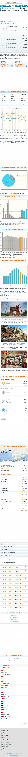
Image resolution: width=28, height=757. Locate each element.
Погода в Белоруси (5, 749)
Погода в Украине (5, 748)
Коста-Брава (4, 488)
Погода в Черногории (6, 744)
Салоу (2, 503)
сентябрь (23, 94)
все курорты (24, 510)
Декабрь (8, 401)
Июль (7, 381)
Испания (18, 6)
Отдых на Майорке (14, 660)
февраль (4, 96)
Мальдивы (6, 696)
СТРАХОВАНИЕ (8, 546)
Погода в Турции (5, 733)
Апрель (8, 420)
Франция (5, 712)
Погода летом (14, 619)
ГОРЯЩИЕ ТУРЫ (8, 544)
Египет (5, 676)
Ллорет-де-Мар (5, 490)
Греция (5, 672)
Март (7, 408)
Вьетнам (5, 670)
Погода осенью (14, 621)
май (12, 94)
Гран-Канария (4, 483)
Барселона (4, 479)
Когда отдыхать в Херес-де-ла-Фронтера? (14, 376)
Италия (5, 687)
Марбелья (3, 499)
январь (4, 94)
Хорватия (6, 714)
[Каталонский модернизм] (14, 367)
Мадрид (3, 492)
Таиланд (5, 705)
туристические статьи (16, 753)
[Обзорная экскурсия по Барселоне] (14, 318)
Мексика (5, 701)
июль (12, 98)
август (13, 100)
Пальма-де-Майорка (6, 501)
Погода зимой (14, 615)
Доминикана (6, 674)
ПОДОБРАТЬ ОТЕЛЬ (9, 549)
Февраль (8, 402)
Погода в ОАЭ (4, 735)
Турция (5, 709)
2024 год (14, 108)
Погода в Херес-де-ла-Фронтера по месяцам (14, 91)
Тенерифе (3, 505)
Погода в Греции (5, 739)
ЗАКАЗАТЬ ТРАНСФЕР (9, 552)
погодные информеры (16, 752)
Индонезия (6, 683)
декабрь (22, 100)
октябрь (22, 96)
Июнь (8, 385)
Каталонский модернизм (14, 369)
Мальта (5, 698)
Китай (5, 692)
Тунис (5, 707)
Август (8, 383)
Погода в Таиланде (5, 732)
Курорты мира (5, 6)
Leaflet (1, 460)
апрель (4, 100)
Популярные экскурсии (14, 299)
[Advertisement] (14, 19)
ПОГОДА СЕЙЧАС (5, 465)
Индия (5, 681)
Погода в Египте (5, 730)
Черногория (6, 716)
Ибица (2, 486)
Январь (8, 399)
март (3, 98)
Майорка (3, 494)
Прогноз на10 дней (4, 65)
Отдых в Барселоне (14, 658)
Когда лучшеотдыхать (19, 65)
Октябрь (8, 411)
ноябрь (22, 98)
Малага (3, 497)
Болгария (6, 667)
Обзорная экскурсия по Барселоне (14, 319)
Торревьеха (4, 508)
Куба (4, 694)
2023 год (20, 108)
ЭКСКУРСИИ (7, 555)
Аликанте (3, 477)
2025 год (9, 108)
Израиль (5, 678)
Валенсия (3, 481)
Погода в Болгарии (5, 737)
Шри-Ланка (6, 720)
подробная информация (21, 50)
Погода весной (14, 617)
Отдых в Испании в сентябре (14, 655)
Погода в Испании (5, 740)
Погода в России (5, 746)
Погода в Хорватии (5, 742)
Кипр (4, 689)
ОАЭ (4, 703)
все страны (24, 723)
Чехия (5, 718)
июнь (12, 96)
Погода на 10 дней (14, 559)
